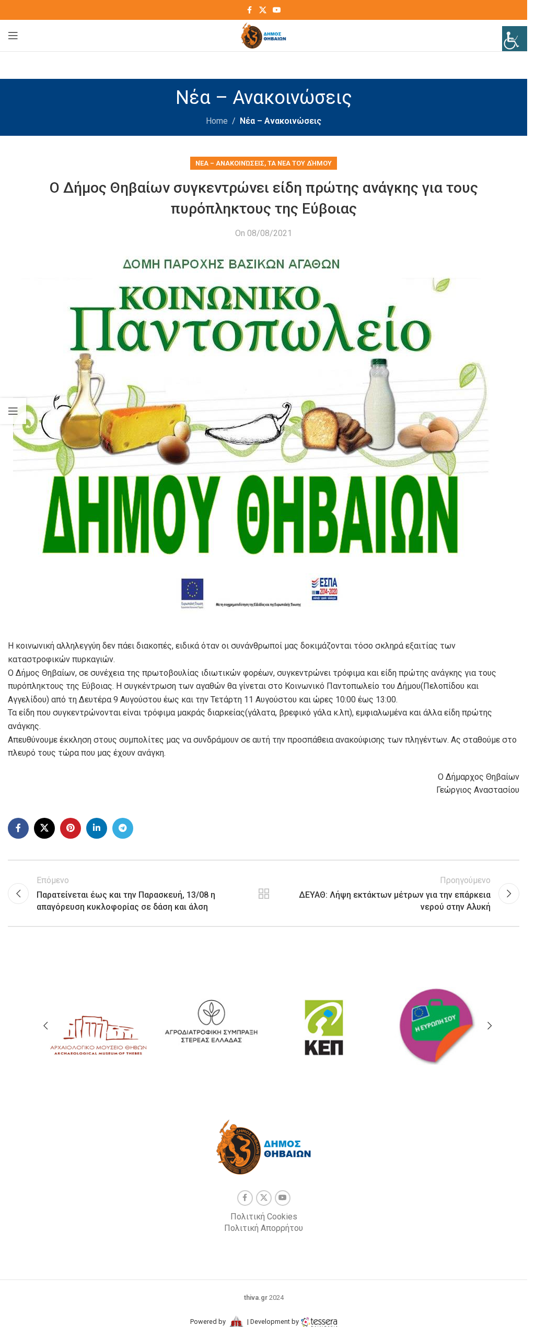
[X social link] (263, 10)
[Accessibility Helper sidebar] (514, 38)
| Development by (273, 1321)
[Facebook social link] (249, 10)
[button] (45, 1025)
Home (217, 121)
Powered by (208, 1321)
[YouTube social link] (277, 10)
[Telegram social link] (122, 828)
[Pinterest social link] (70, 828)
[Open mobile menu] (13, 35)
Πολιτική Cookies (263, 1217)
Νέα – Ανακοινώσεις (280, 121)
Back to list (263, 893)
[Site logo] (263, 35)
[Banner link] (98, 1023)
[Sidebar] (13, 411)
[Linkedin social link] (96, 828)
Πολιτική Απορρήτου (263, 1228)
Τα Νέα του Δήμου (300, 163)
